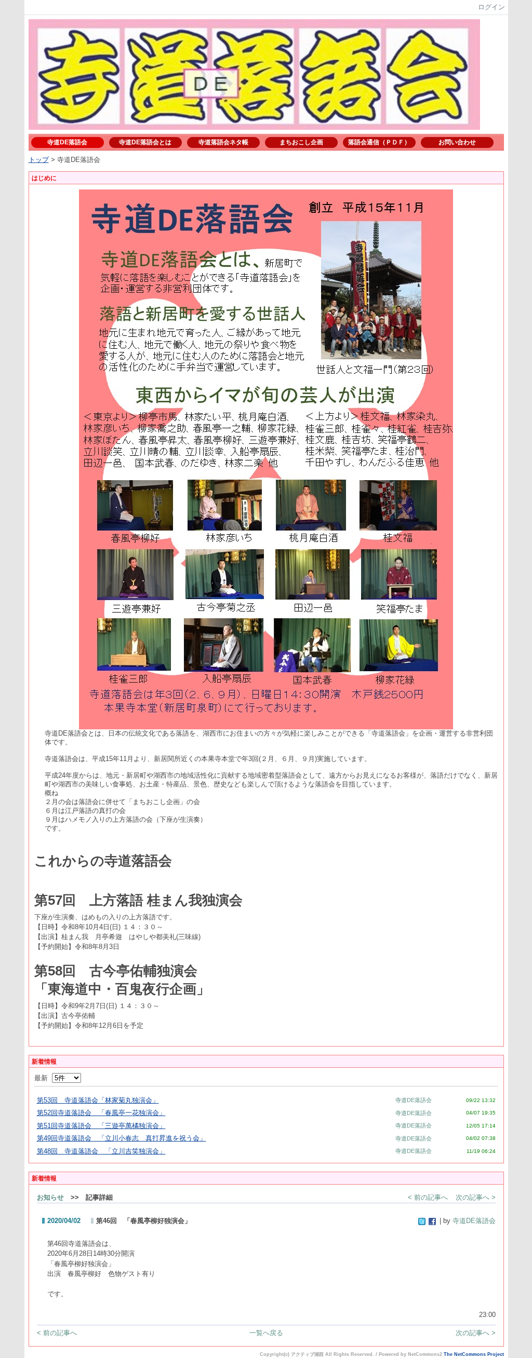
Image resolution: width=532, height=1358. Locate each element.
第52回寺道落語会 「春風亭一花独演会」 (101, 1113)
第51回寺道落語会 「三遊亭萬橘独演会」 (101, 1126)
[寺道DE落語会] (254, 121)
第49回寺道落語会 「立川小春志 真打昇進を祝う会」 (121, 1138)
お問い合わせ (457, 142)
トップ (39, 160)
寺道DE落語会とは (145, 142)
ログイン (491, 7)
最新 (43, 1078)
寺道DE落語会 (67, 142)
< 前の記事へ (428, 1197)
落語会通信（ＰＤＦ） (379, 142)
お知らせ (50, 1197)
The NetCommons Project (474, 1354)
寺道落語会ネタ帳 (223, 142)
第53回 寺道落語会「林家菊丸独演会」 (98, 1100)
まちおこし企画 (301, 142)
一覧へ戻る (266, 1333)
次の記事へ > (476, 1197)
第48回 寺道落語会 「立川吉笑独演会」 (101, 1151)
